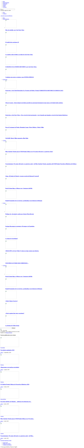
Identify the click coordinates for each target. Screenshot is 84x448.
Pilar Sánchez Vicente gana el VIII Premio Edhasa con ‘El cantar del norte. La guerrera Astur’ (29, 151)
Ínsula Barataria (6, 2)
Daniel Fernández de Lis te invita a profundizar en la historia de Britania (23, 200)
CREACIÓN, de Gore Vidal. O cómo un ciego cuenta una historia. (22, 251)
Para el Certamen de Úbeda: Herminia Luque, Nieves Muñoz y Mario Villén (24, 127)
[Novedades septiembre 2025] (9, 346)
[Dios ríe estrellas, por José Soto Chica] (10, 27)
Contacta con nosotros (7, 444)
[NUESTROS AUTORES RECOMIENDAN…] (10, 260)
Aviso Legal (5, 442)
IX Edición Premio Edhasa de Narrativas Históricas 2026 (14, 384)
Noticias (2, 364)
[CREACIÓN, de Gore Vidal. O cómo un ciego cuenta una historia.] (10, 248)
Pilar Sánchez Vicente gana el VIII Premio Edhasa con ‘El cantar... (17, 418)
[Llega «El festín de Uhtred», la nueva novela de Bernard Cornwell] (10, 173)
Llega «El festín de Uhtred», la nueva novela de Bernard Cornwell (22, 176)
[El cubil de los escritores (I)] (10, 39)
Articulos (5, 7)
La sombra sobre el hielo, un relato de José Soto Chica (19, 54)
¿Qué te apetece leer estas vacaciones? (14, 313)
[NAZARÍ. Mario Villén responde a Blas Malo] (10, 135)
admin (1, 352)
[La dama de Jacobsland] (10, 236)
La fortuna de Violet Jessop (12, 325)
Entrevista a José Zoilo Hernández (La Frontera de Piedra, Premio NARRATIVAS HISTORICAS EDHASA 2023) (34, 90)
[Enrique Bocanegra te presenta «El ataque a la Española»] (10, 223)
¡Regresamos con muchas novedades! (9, 367)
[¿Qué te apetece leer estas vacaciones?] (10, 310)
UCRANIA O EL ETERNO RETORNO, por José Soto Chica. (21, 66)
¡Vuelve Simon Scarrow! (11, 301)
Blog (4, 1)
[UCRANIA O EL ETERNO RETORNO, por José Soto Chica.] (10, 64)
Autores (4, 4)
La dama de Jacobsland (11, 238)
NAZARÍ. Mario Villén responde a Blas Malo (16, 138)
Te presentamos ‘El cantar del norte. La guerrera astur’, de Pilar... (17, 436)
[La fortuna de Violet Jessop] (10, 323)
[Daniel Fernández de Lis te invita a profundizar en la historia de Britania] (10, 198)
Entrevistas (5, 3)
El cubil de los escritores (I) (12, 42)
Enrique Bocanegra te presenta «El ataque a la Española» (20, 226)
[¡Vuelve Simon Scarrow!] (10, 298)
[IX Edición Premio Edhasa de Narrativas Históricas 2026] (9, 380)
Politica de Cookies (6, 443)
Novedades (2, 347)
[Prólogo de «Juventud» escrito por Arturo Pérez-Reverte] (10, 211)
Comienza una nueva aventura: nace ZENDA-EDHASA (19, 77)
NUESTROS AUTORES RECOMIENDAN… (17, 263)
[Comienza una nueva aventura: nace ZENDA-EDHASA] (10, 74)
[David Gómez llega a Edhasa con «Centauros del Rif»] (10, 186)
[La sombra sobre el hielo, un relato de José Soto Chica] (10, 52)
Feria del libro (3, 399)
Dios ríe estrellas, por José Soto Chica (14, 30)
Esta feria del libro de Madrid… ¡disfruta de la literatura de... (15, 401)
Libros (4, 5)
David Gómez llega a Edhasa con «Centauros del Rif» (18, 188)
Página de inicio (9, 332)
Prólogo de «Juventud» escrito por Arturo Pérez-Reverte (19, 214)
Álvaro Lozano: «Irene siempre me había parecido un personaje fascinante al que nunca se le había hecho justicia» (34, 102)
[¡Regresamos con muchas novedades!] (9, 363)
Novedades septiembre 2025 (7, 350)
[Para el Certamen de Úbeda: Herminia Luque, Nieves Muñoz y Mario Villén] (10, 125)
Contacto (4, 13)
